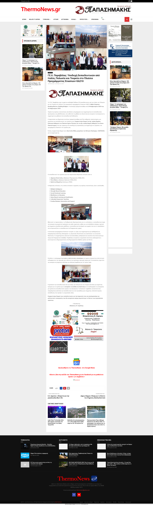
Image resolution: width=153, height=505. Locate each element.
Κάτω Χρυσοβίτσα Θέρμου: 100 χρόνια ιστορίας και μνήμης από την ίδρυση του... (31, 84)
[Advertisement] (120, 192)
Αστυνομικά (64, 19)
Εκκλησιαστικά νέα (104, 440)
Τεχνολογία (25, 440)
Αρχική (24, 19)
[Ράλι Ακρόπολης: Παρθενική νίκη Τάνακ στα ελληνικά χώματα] (63, 455)
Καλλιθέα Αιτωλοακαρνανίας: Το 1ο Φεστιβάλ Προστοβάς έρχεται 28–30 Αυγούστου (76, 421)
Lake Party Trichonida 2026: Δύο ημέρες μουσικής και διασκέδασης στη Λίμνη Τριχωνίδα (56, 422)
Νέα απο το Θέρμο (34, 19)
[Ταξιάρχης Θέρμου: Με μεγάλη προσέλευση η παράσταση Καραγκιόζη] (120, 118)
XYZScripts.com (84, 504)
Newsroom (52, 83)
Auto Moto (63, 440)
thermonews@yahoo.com (83, 490)
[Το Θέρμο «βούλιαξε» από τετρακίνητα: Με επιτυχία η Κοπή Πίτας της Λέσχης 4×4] (63, 446)
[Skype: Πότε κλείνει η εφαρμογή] (25, 455)
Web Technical (58, 502)
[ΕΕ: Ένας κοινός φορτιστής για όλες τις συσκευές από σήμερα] (25, 464)
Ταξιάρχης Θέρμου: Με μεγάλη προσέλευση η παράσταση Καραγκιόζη (119, 128)
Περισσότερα (83, 19)
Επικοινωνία (94, 19)
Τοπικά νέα (46, 19)
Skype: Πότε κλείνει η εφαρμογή (39, 453)
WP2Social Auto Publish (70, 504)
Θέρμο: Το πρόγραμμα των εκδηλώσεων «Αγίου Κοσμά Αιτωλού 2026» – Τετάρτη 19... (31, 61)
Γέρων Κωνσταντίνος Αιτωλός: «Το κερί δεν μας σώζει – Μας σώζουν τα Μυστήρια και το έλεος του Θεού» (119, 464)
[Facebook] (74, 494)
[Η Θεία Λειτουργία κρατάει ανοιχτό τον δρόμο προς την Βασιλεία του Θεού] (101, 446)
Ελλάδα (73, 19)
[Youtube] (79, 494)
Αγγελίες (55, 19)
